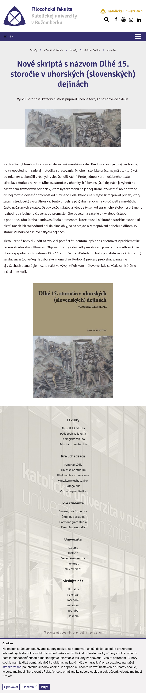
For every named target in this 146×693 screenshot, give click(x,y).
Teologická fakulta (73, 439)
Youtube (73, 610)
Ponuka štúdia (73, 464)
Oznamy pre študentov (73, 511)
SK (5, 36)
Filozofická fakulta (53, 50)
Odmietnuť (29, 687)
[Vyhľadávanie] (106, 19)
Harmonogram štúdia (73, 522)
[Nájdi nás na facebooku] (116, 19)
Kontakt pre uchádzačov (73, 480)
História (73, 553)
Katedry (74, 50)
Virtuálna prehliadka (73, 491)
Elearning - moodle (73, 527)
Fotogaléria (73, 486)
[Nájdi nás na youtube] (123, 19)
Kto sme (73, 547)
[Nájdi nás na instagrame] (131, 19)
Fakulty (33, 50)
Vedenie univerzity (73, 558)
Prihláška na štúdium (73, 470)
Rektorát (73, 563)
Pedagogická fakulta (73, 433)
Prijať (44, 687)
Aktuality (111, 50)
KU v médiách (73, 569)
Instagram (73, 605)
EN (11, 36)
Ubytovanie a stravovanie (73, 475)
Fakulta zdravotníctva (73, 444)
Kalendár (73, 594)
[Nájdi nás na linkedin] (139, 19)
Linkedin (73, 616)
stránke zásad (12, 667)
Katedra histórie (92, 50)
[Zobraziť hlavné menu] (138, 36)
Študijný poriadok (73, 516)
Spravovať (11, 687)
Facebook (73, 600)
